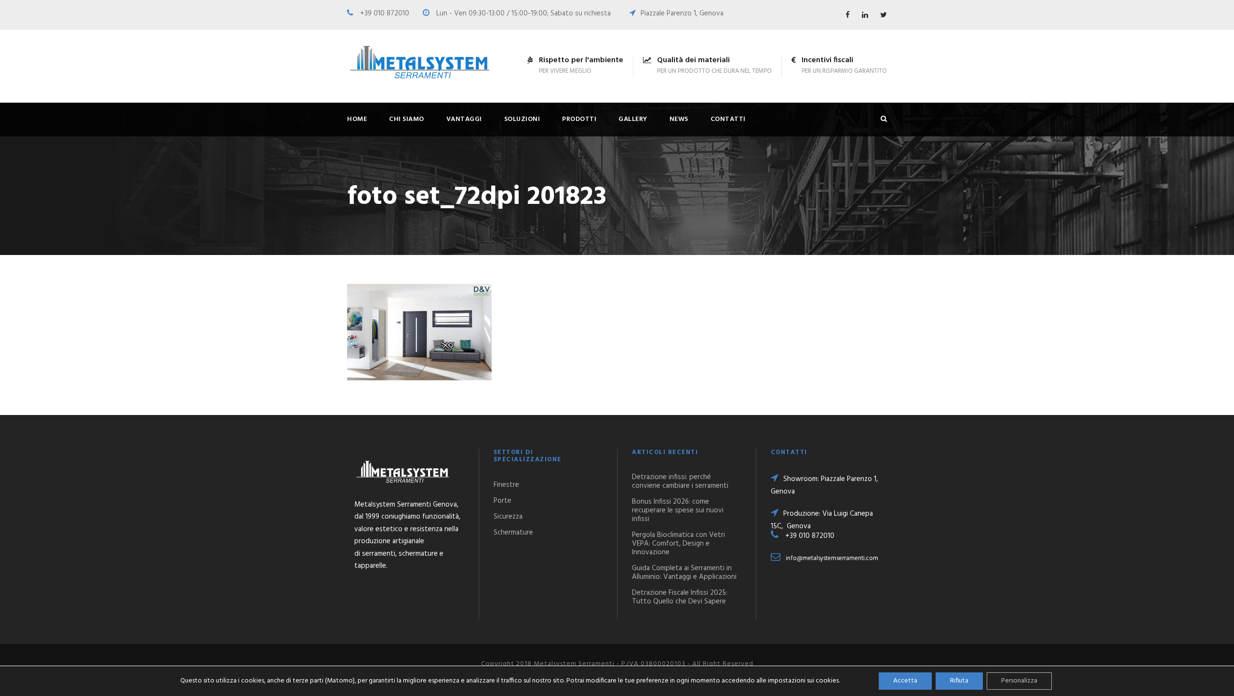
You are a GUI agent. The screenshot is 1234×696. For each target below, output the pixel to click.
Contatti (728, 119)
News (679, 119)
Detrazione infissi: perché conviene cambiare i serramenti (680, 481)
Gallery (632, 119)
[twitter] (883, 15)
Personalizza (1019, 680)
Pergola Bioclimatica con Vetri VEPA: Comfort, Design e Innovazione (678, 543)
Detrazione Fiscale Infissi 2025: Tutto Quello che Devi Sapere (679, 597)
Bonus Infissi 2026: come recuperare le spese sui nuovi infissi (678, 510)
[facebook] (847, 15)
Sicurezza (508, 516)
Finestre (506, 485)
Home (357, 119)
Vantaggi (464, 119)
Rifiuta (959, 680)
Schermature (513, 532)
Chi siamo (406, 119)
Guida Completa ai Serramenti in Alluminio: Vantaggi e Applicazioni (684, 572)
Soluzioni (522, 119)
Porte (502, 501)
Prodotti (579, 119)
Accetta (905, 680)
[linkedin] (865, 15)
